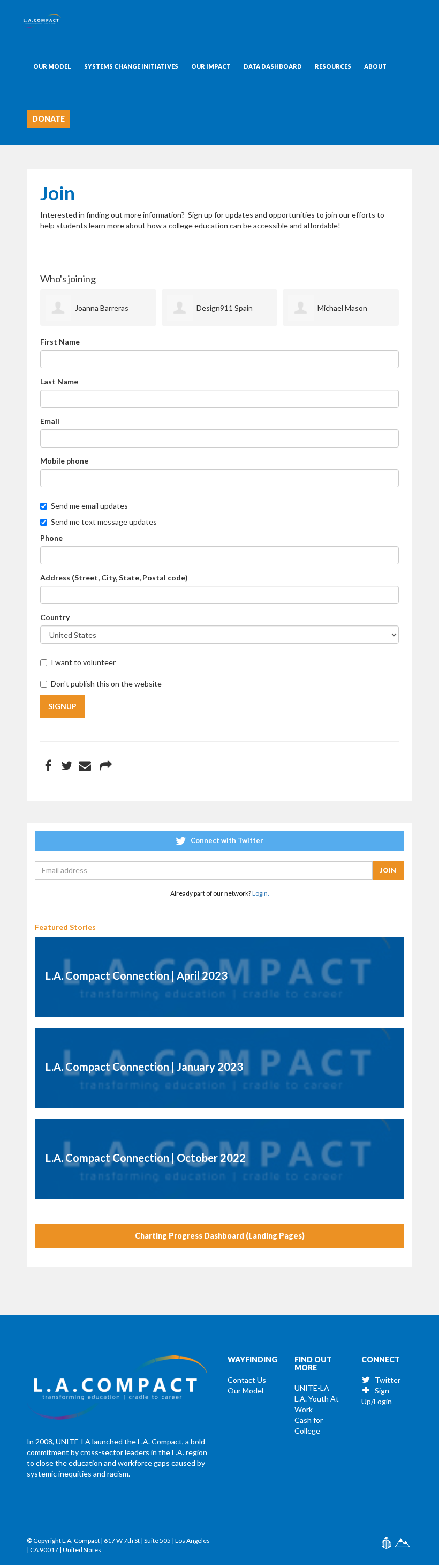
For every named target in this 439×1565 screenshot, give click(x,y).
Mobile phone (64, 460)
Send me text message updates (104, 521)
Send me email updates (89, 505)
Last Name (59, 381)
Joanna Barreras (101, 307)
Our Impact (211, 66)
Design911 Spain (224, 307)
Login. (260, 893)
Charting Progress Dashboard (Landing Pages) (220, 1235)
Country (55, 617)
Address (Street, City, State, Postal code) (114, 577)
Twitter (386, 1379)
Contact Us (247, 1379)
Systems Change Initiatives (131, 66)
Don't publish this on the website (106, 683)
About (375, 66)
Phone (51, 537)
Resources (333, 66)
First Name (60, 341)
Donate (48, 118)
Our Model (52, 66)
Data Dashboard (273, 66)
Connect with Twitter (226, 840)
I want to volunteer (83, 662)
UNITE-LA (311, 1387)
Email (49, 421)
